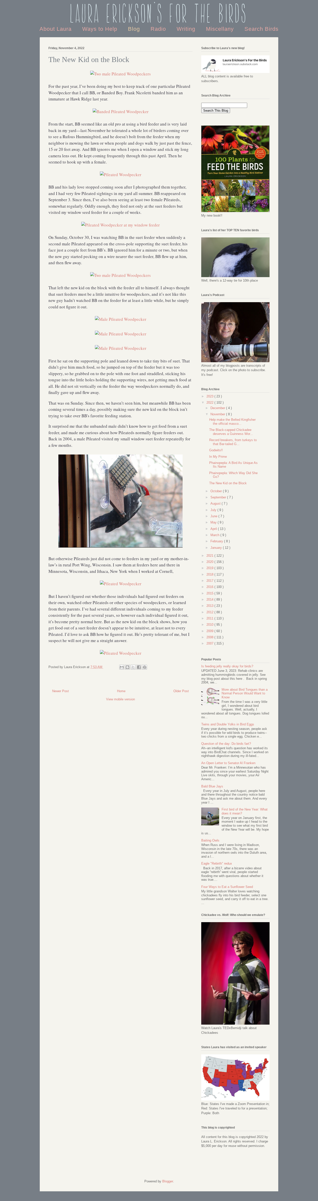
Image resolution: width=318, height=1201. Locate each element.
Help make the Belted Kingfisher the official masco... (232, 421)
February (217, 541)
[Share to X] (133, 667)
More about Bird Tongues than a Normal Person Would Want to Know (245, 693)
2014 (210, 599)
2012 (210, 612)
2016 (210, 587)
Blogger (167, 1181)
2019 (210, 568)
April (214, 529)
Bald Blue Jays (212, 786)
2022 (210, 402)
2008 (210, 637)
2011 (210, 618)
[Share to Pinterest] (144, 667)
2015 (210, 593)
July (213, 510)
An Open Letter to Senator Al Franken (228, 763)
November (218, 414)
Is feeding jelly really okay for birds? (227, 666)
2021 (210, 555)
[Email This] (121, 667)
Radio (159, 29)
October (216, 491)
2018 (210, 574)
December (218, 408)
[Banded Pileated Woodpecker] (121, 111)
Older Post (181, 691)
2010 (210, 624)
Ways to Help (100, 29)
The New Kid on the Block (228, 483)
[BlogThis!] (127, 667)
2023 (210, 396)
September (218, 497)
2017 (210, 581)
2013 (210, 606)
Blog (135, 29)
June (214, 516)
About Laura (56, 29)
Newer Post (60, 691)
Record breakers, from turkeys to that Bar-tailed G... (233, 442)
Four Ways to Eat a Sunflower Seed (227, 887)
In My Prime (218, 456)
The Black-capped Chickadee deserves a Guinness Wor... (231, 432)
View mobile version (120, 699)
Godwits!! (216, 450)
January (216, 548)
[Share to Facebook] (138, 667)
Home (121, 691)
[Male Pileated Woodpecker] (120, 319)
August (216, 503)
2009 (210, 631)
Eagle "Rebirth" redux (216, 863)
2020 (210, 562)
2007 (210, 643)
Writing (187, 29)
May (214, 522)
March (215, 535)
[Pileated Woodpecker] (120, 174)
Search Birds (261, 29)
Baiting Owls (210, 840)
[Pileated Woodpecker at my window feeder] (120, 225)
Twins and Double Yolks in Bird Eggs (227, 724)
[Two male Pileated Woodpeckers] (120, 74)
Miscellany (221, 29)
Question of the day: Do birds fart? (226, 744)
